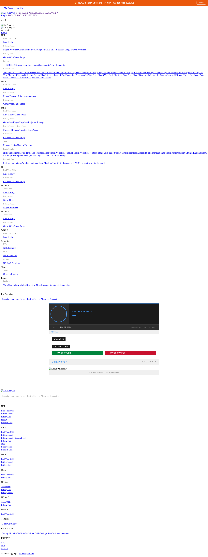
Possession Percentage (75, 75)
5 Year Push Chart (111, 75)
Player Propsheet (10, 49)
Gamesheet (23, 49)
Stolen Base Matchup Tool (44, 163)
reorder (4, 20)
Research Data (6, 423)
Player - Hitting (10, 145)
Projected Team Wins (28, 130)
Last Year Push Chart (128, 75)
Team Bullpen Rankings (30, 155)
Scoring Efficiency (175, 75)
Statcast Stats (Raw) (105, 153)
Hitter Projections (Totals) (14, 153)
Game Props (19, 57)
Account (5, 31)
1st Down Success (11, 72)
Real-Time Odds (33, 285)
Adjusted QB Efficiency (109, 72)
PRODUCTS (21, 15)
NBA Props (55, 332)
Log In (4, 15)
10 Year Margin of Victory (165, 72)
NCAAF (39, 13)
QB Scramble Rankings (143, 72)
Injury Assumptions (37, 49)
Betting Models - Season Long (13, 438)
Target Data (189, 75)
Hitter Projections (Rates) (37, 153)
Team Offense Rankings (191, 153)
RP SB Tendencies (81, 163)
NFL (18, 13)
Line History (9, 42)
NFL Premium (9, 248)
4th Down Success (62, 72)
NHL (32, 13)
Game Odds (8, 57)
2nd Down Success (28, 72)
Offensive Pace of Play (55, 75)
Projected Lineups (36, 122)
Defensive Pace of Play (34, 75)
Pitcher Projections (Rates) (84, 153)
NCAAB (47, 13)
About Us (45, 299)
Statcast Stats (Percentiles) (125, 153)
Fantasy (4, 420)
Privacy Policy (26, 299)
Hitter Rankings (158, 153)
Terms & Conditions (10, 299)
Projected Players (11, 130)
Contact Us (55, 299)
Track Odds (5, 487)
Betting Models (19, 285)
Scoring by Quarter (158, 75)
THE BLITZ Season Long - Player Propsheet (66, 49)
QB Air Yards (144, 75)
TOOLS (11, 15)
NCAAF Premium (11, 263)
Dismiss (201, 3)
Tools (9, 270)
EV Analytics (30, 296)
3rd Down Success (45, 72)
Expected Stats (144, 153)
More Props (59, 362)
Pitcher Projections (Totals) (61, 153)
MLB (22, 13)
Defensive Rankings (89, 72)
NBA (27, 13)
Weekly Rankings (57, 65)
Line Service (20, 114)
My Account (9, 8)
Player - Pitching (24, 145)
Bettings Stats (64, 285)
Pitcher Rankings (172, 153)
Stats (3, 444)
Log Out (19, 8)
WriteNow (8, 285)
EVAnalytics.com (26, 553)
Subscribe (10, 252)
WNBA (54, 13)
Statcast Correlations (12, 163)
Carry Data (75, 72)
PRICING (32, 15)
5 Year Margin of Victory (188, 72)
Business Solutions (49, 285)
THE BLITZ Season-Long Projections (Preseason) (26, 65)
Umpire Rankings (97, 163)
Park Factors (27, 163)
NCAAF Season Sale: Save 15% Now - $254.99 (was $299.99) (106, 2)
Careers (36, 299)
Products (35, 281)
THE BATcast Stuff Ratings (53, 155)
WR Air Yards (18, 77)
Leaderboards (6, 447)
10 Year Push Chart (94, 75)
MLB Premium (10, 255)
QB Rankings (126, 72)
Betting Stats (6, 417)
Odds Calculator (10, 274)
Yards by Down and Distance (38, 77)
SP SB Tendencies (64, 163)
